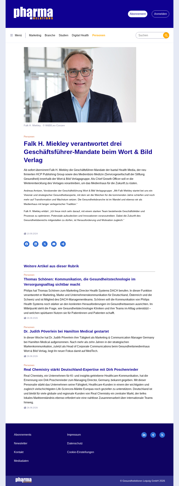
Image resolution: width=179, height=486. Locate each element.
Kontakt (18, 452)
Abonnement (138, 13)
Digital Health (80, 35)
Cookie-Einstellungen (80, 452)
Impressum (74, 434)
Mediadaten (21, 460)
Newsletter (20, 443)
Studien (63, 35)
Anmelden (160, 13)
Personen (98, 35)
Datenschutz (75, 443)
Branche (50, 35)
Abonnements (22, 434)
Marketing (35, 35)
